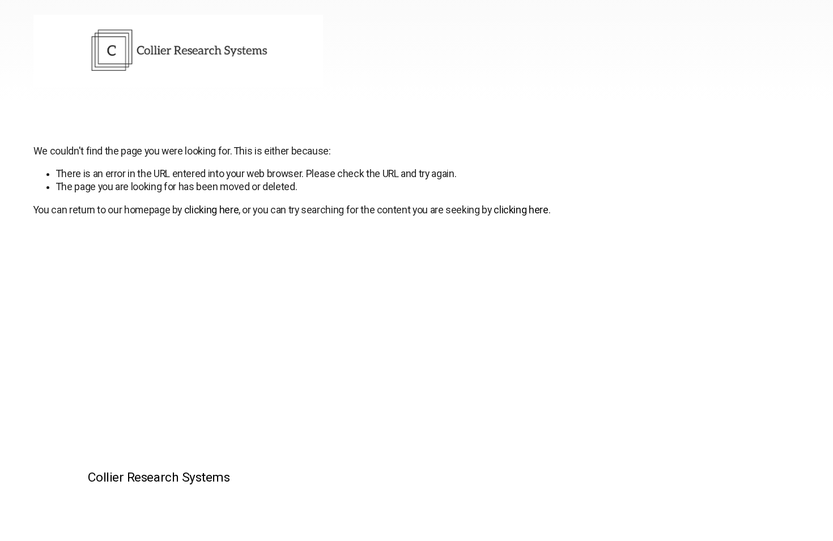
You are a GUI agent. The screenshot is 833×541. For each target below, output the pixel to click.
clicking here (211, 210)
